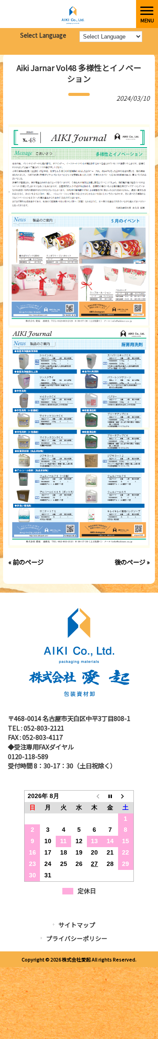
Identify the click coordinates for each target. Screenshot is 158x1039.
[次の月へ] (125, 796)
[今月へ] (110, 796)
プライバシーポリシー (77, 938)
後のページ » (132, 561)
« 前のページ (25, 561)
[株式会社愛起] (68, 13)
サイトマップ (76, 924)
